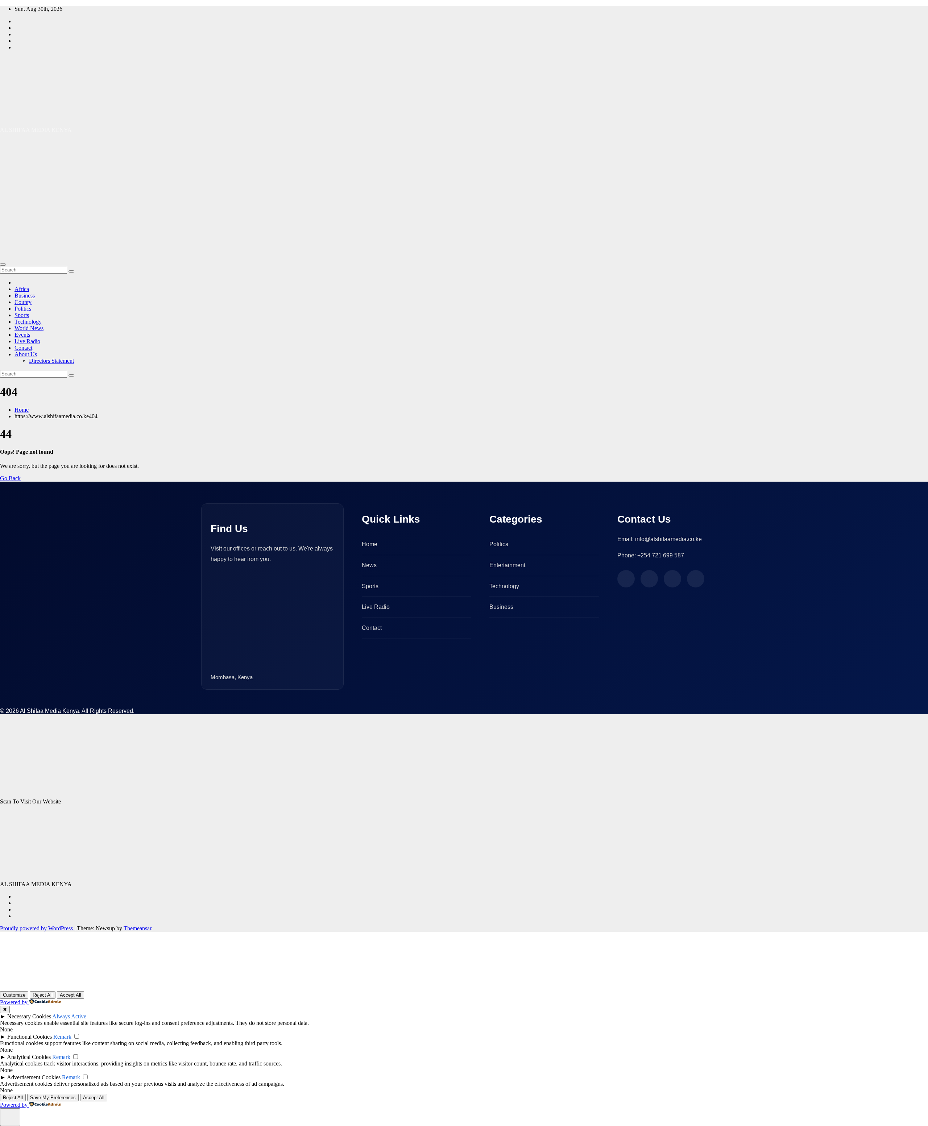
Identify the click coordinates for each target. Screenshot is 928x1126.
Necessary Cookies (29, 1016)
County (23, 302)
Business (24, 295)
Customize (14, 995)
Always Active (69, 1016)
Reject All (43, 995)
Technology (28, 322)
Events (22, 335)
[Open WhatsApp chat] (23, 982)
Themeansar (137, 928)
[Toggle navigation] (3, 264)
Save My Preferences (53, 1097)
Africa (21, 289)
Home (21, 410)
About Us (25, 354)
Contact (23, 348)
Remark (62, 1037)
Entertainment (507, 565)
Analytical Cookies (29, 1057)
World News (29, 328)
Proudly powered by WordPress (37, 928)
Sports (21, 315)
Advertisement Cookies (34, 1077)
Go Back (10, 478)
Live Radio (27, 341)
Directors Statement (51, 361)
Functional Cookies (29, 1037)
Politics (22, 309)
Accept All (70, 995)
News (369, 565)
